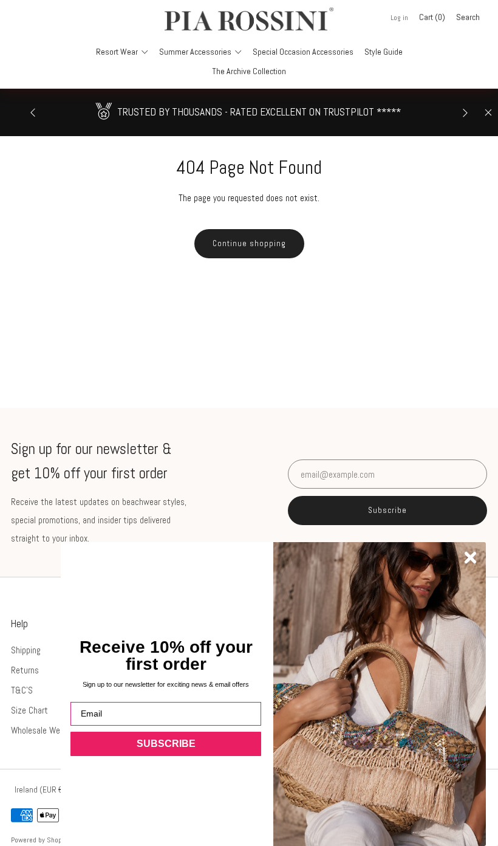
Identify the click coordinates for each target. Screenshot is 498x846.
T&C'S (22, 690)
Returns (25, 670)
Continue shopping (249, 243)
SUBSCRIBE (166, 743)
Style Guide (383, 51)
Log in (399, 17)
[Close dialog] (470, 557)
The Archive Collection (249, 71)
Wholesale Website (44, 730)
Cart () (432, 17)
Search (468, 17)
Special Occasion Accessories (303, 51)
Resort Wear (117, 51)
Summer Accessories (195, 51)
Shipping (26, 650)
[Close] (488, 112)
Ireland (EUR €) (40, 790)
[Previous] (33, 112)
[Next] (465, 112)
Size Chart (29, 710)
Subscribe (387, 510)
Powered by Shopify (40, 840)
